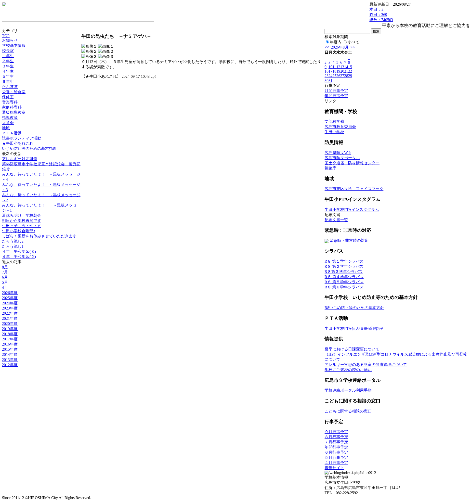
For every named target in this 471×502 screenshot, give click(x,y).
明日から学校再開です (21, 221)
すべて (353, 42)
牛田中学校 (334, 132)
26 (338, 76)
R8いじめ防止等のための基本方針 (354, 308)
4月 (5, 287)
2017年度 (10, 339)
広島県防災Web (338, 153)
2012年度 (10, 365)
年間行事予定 (336, 96)
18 (334, 71)
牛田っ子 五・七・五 (21, 226)
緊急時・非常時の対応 (348, 240)
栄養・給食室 (14, 92)
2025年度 (10, 298)
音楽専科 (10, 102)
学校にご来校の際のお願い (348, 370)
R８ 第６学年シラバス (344, 287)
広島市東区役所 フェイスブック (354, 189)
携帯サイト (334, 468)
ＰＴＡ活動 (12, 133)
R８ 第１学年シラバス (344, 261)
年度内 (335, 42)
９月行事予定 (336, 432)
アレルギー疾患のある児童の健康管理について (366, 364)
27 (342, 76)
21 (346, 71)
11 (334, 67)
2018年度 (10, 334)
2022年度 (10, 313)
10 (330, 67)
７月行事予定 (336, 442)
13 (342, 67)
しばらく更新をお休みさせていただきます (39, 236)
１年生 (8, 56)
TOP (6, 36)
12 (338, 67)
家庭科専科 (12, 107)
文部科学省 (334, 121)
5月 (5, 282)
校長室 (8, 51)
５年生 (8, 76)
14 (346, 67)
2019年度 (10, 329)
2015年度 (10, 349)
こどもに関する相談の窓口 (348, 411)
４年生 (8, 71)
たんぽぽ (10, 87)
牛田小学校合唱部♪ (18, 231)
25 (334, 76)
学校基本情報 (14, 45)
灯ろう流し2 (13, 241)
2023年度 (10, 308)
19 (338, 71)
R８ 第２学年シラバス (344, 266)
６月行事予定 (336, 452)
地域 (6, 128)
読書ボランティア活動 (21, 138)
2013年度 (10, 360)
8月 (5, 267)
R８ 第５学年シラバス (344, 282)
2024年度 (10, 303)
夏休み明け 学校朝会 (21, 215)
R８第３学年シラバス (344, 272)
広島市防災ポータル (342, 158)
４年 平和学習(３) (19, 251)
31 (330, 80)
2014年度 (10, 354)
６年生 (8, 81)
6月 (5, 277)
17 (330, 71)
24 (330, 76)
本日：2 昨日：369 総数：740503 (381, 14)
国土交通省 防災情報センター (352, 163)
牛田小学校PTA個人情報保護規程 (354, 328)
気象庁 (330, 168)
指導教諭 (10, 118)
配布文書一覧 (336, 220)
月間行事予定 (336, 91)
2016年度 (10, 344)
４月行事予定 (336, 463)
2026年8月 (340, 47)
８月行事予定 (336, 437)
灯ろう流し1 (13, 246)
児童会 (8, 123)
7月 (5, 272)
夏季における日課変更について (352, 349)
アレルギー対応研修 (19, 159)
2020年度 (10, 324)
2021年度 (10, 318)
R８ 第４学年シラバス (344, 277)
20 (342, 71)
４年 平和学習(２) (19, 257)
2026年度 (10, 293)
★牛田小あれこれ (17, 143)
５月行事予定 (336, 457)
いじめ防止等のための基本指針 (29, 148)
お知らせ (10, 40)
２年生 (8, 61)
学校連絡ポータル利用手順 (348, 390)
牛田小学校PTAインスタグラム (352, 209)
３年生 (8, 66)
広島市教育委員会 (340, 127)
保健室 (8, 97)
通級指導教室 (14, 112)
